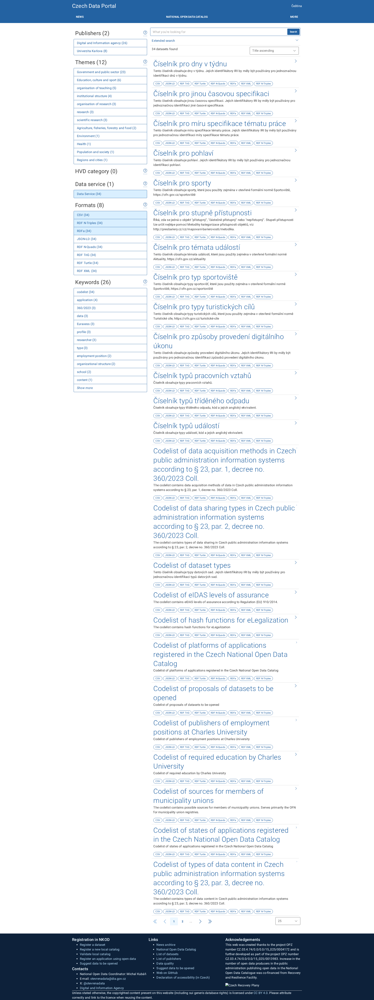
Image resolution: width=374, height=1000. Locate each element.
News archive (165, 945)
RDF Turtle (200, 83)
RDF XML (246, 83)
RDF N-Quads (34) (89, 247)
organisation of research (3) (96, 104)
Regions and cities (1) (92, 160)
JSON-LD (170, 83)
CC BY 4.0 (261, 993)
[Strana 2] (200, 921)
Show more (85, 388)
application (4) (87, 300)
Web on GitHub (167, 973)
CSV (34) (83, 215)
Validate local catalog (95, 954)
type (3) (82, 348)
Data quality (165, 963)
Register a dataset (92, 945)
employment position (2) (94, 356)
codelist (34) (86, 292)
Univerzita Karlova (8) (92, 51)
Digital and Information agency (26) (102, 43)
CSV (157, 83)
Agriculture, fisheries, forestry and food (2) (106, 128)
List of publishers (168, 959)
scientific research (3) (92, 120)
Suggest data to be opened (99, 963)
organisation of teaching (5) (96, 88)
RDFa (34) (84, 231)
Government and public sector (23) (101, 72)
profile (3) (84, 332)
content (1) (84, 380)
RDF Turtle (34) (87, 263)
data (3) (82, 316)
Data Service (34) (89, 194)
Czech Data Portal (94, 6)
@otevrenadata (94, 983)
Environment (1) (88, 136)
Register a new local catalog (100, 949)
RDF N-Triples (263, 83)
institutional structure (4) (94, 96)
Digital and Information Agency (102, 988)
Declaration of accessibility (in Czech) (183, 977)
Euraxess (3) (85, 324)
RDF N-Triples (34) (90, 223)
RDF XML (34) (87, 271)
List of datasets (167, 954)
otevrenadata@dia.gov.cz (108, 979)
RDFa (233, 83)
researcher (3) (86, 340)
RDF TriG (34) (86, 255)
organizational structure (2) (96, 364)
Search (293, 31)
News (80, 16)
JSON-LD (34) (86, 239)
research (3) (85, 112)
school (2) (84, 372)
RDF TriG (185, 83)
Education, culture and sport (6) (99, 80)
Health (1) (84, 144)
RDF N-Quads (218, 83)
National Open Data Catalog (176, 949)
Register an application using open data (108, 959)
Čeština (296, 6)
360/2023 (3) (86, 308)
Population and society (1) (95, 152)
